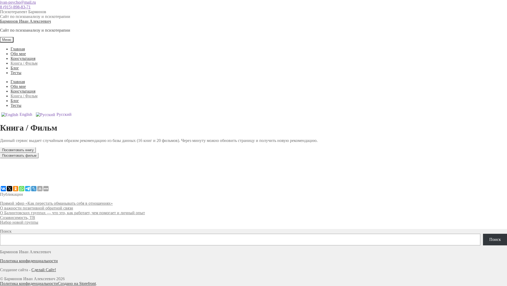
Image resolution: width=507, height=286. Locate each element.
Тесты (16, 72)
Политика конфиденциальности (29, 261)
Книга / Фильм (24, 63)
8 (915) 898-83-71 (15, 7)
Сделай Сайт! (43, 270)
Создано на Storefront (77, 283)
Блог (15, 68)
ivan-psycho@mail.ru (18, 2)
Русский (64, 114)
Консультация (23, 58)
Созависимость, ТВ (17, 217)
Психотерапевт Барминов (23, 11)
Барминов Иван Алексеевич (25, 21)
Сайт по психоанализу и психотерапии (35, 16)
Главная (18, 49)
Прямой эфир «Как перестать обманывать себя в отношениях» (56, 203)
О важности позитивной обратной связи (36, 208)
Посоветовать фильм (19, 156)
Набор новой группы (19, 222)
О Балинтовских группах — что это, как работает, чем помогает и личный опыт (72, 213)
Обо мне (18, 53)
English (26, 114)
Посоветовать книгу (18, 150)
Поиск (6, 231)
